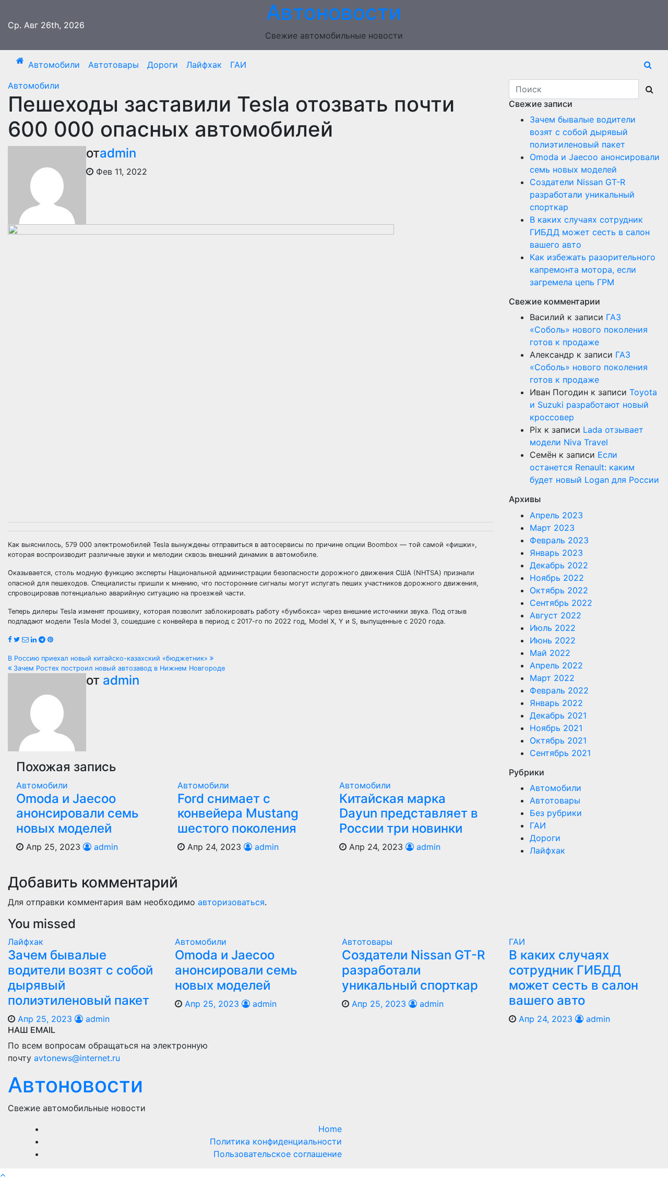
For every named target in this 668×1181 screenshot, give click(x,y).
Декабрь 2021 (558, 715)
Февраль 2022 (559, 690)
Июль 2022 (553, 628)
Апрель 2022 (556, 665)
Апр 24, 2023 (545, 1019)
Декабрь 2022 (559, 565)
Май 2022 (550, 653)
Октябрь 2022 (559, 590)
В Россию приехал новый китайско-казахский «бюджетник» (109, 658)
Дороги (162, 64)
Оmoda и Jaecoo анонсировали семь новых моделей (77, 813)
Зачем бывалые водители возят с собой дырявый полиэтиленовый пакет (583, 132)
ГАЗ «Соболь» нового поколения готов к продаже (589, 329)
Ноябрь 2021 (556, 728)
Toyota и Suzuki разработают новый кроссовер (593, 404)
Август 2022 (555, 615)
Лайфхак (204, 64)
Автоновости (75, 1085)
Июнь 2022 (553, 640)
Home (330, 1129)
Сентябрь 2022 (561, 603)
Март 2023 (552, 527)
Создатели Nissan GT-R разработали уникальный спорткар (582, 194)
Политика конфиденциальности (276, 1141)
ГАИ (238, 64)
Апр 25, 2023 (45, 1019)
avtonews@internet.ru (77, 1058)
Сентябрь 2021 (560, 753)
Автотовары (113, 64)
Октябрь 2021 (558, 740)
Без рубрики (556, 813)
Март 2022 (552, 678)
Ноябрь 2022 (557, 578)
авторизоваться (231, 902)
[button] (648, 64)
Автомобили (54, 64)
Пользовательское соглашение (277, 1154)
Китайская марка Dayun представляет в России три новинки (408, 813)
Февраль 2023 (559, 540)
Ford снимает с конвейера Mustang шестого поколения (238, 813)
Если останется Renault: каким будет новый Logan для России (594, 467)
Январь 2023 (556, 552)
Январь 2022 (556, 703)
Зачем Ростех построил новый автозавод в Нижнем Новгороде (118, 668)
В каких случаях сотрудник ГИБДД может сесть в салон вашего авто (590, 232)
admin (118, 153)
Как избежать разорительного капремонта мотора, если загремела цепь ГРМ (592, 269)
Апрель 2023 (556, 515)
